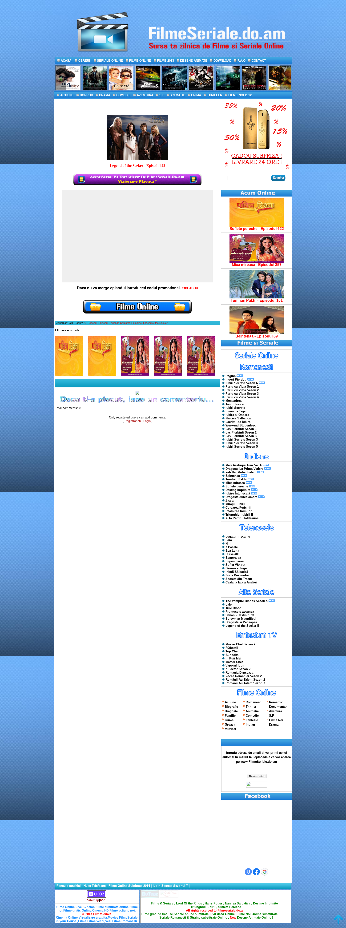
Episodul (103, 322)
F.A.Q (241, 60)
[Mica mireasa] (256, 261)
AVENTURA (144, 95)
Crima (229, 720)
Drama (273, 724)
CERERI (83, 60)
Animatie (252, 711)
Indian (250, 724)
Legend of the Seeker (155, 322)
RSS (103, 900)
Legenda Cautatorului (121, 322)
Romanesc (253, 702)
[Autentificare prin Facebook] (256, 871)
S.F (161, 95)
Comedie (252, 715)
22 (85, 322)
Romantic (276, 702)
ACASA (65, 60)
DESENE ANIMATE (193, 60)
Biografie (231, 706)
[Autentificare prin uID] (248, 871)
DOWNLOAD (222, 60)
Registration (133, 421)
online (138, 322)
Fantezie (252, 720)
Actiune (230, 702)
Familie (230, 715)
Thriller (251, 706)
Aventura (275, 711)
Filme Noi (276, 720)
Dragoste (231, 711)
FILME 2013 (165, 60)
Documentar (278, 706)
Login (147, 421)
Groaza (230, 724)
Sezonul (92, 322)
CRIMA (195, 95)
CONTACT (258, 60)
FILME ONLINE (139, 60)
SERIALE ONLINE (109, 60)
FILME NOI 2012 (239, 95)
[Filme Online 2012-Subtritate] (150, 896)
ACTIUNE (66, 95)
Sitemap (93, 900)
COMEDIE (123, 95)
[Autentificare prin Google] (264, 872)
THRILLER (214, 95)
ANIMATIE (177, 95)
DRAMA (104, 95)
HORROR (86, 95)
